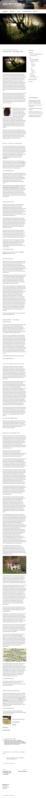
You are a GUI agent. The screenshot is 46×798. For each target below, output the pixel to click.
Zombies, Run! (40, 113)
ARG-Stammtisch (6, 730)
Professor (23, 162)
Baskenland (7, 740)
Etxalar (15, 741)
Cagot (4, 702)
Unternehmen (32, 75)
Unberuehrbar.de (8, 744)
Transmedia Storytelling (34, 59)
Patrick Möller (14, 49)
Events (31, 68)
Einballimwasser (15, 721)
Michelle (14, 724)
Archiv (18, 11)
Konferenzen (33, 72)
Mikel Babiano (14, 742)
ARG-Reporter (12, 4)
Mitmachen (12, 11)
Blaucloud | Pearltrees (33, 105)
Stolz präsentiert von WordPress (8, 795)
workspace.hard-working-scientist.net (11, 186)
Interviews (32, 73)
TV (31, 67)
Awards (32, 70)
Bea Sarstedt (13, 740)
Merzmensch (5, 727)
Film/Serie (33, 65)
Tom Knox (23, 743)
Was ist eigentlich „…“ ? (34, 76)
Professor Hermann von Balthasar (12, 743)
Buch (32, 62)
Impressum (35, 11)
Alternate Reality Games (34, 60)
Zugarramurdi (16, 744)
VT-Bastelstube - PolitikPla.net (34, 115)
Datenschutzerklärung (27, 11)
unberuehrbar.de (6, 157)
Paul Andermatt (22, 742)
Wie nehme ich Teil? (33, 55)
